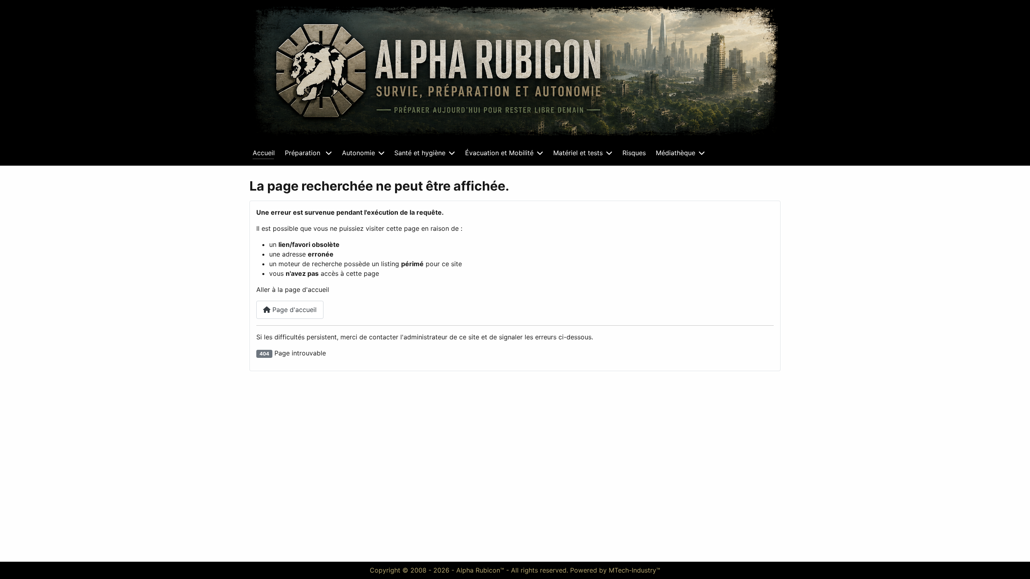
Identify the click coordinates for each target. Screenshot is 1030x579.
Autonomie (358, 153)
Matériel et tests (578, 153)
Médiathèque (675, 153)
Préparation (303, 153)
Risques (634, 153)
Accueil (264, 153)
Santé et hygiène (419, 153)
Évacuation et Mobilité (499, 153)
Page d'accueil (293, 310)
